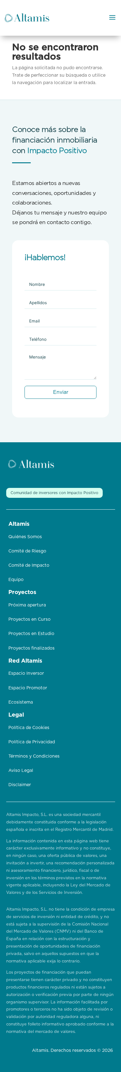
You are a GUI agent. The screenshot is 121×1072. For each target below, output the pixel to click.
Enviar (60, 392)
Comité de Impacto (28, 565)
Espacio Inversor (26, 673)
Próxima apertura (27, 605)
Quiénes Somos (25, 537)
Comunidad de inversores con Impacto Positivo (54, 493)
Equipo (16, 580)
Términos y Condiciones (34, 756)
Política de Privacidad (31, 742)
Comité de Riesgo (27, 551)
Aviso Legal (20, 770)
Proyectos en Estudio (31, 634)
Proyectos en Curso (29, 619)
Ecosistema (20, 702)
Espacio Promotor (27, 688)
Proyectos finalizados (31, 648)
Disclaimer (19, 785)
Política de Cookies (28, 728)
